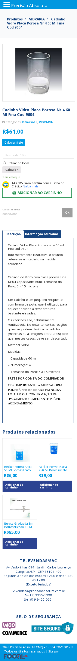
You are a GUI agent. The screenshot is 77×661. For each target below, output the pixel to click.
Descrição (13, 234)
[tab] (13, 234)
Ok (67, 212)
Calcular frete (13, 142)
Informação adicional (41, 234)
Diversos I (29, 122)
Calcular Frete (11, 209)
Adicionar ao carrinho (40, 192)
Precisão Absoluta (23, 647)
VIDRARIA (46, 122)
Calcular (11, 170)
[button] (7, 4)
